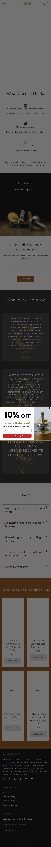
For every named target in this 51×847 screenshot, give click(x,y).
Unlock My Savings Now (17, 436)
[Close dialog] (50, 408)
